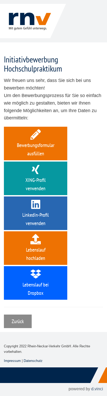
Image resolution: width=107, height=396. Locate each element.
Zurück (18, 321)
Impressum (12, 361)
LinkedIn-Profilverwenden (35, 219)
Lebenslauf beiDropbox (36, 288)
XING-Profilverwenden (35, 184)
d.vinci (97, 389)
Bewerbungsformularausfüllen (35, 149)
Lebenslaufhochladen (35, 253)
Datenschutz (33, 361)
